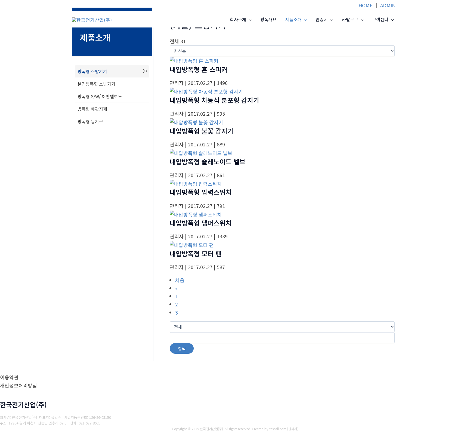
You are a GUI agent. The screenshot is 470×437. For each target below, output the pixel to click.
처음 (179, 280)
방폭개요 (268, 19)
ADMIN (387, 5)
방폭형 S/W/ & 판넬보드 (100, 96)
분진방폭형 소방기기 (96, 84)
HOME (365, 5)
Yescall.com (277, 428)
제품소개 (293, 19)
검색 (181, 348)
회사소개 (238, 19)
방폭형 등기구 (90, 121)
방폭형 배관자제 (92, 109)
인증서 (322, 19)
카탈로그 (350, 19)
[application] (249, 19)
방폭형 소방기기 (92, 71)
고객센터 (380, 19)
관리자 (292, 428)
